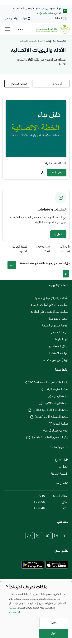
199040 (39, 508)
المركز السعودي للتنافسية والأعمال (49, 437)
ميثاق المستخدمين (58, 346)
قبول (53, 633)
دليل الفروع (61, 460)
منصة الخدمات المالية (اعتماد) (51, 416)
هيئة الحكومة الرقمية (56, 389)
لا (65, 273)
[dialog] (36, 609)
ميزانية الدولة (60, 423)
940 (42, 496)
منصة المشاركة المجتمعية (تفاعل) (50, 410)
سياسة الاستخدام (58, 353)
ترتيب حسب (19, 83)
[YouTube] (38, 535)
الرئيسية (62, 41)
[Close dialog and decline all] (7, 585)
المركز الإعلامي (50, 41)
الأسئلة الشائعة (59, 473)
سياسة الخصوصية (14, 609)
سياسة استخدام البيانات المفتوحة (49, 305)
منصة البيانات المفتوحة (55, 403)
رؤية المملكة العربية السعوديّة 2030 (48, 382)
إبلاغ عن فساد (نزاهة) (55, 430)
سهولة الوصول (59, 332)
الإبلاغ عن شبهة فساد (55, 360)
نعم (12, 265)
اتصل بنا (58, 234)
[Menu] (20, 29)
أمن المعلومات (60, 339)
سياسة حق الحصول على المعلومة (49, 311)
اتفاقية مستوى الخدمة (55, 325)
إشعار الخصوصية (58, 318)
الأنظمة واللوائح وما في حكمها (51, 298)
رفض (53, 623)
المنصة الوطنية (60, 396)
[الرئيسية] (53, 29)
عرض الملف (56, 172)
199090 (39, 502)
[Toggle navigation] (7, 29)
